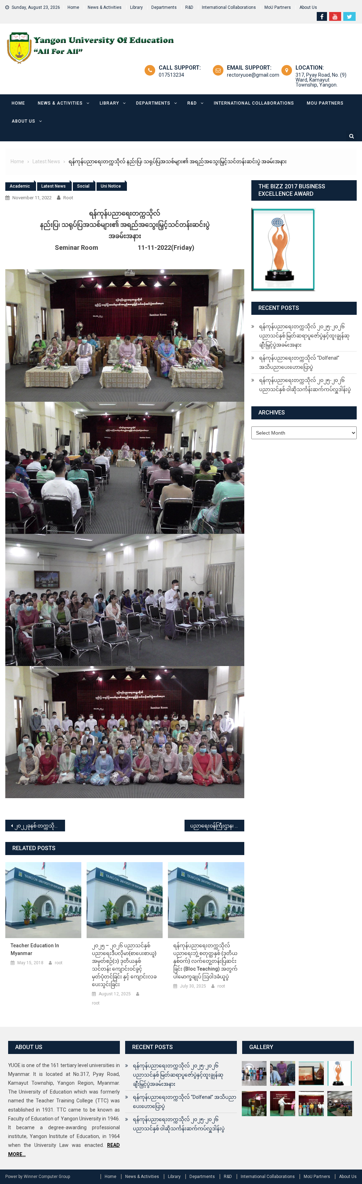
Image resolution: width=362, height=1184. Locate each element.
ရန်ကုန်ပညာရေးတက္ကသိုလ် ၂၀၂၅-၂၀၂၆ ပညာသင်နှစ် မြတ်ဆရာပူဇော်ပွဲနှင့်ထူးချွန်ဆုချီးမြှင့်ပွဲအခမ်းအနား (304, 336)
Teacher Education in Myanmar (35, 949)
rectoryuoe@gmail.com (253, 75)
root (68, 197)
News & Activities (105, 7)
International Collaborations (229, 7)
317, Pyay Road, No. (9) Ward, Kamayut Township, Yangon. (321, 80)
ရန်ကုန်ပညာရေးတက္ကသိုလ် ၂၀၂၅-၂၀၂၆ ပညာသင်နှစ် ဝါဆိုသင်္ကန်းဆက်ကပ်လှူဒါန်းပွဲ (305, 384)
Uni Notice (111, 186)
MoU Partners (277, 7)
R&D (189, 7)
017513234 (171, 75)
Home (73, 7)
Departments (164, 7)
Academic (20, 186)
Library (136, 7)
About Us (308, 7)
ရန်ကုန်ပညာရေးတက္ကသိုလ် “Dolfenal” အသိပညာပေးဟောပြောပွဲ (299, 362)
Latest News (53, 186)
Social (83, 186)
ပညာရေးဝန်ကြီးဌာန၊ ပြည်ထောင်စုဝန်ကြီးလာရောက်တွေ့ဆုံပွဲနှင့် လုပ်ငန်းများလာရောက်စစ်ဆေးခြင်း (217, 826)
